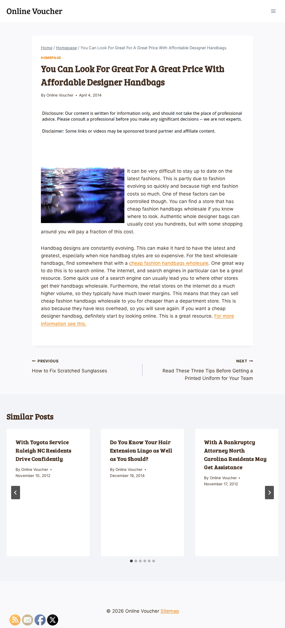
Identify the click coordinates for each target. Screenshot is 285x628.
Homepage (51, 58)
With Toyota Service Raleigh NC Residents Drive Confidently (43, 450)
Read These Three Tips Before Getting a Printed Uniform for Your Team (208, 370)
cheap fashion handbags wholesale (168, 263)
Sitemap (170, 611)
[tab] (131, 561)
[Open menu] (273, 11)
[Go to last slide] (15, 492)
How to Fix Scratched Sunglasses (69, 366)
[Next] (269, 492)
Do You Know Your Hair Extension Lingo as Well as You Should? (141, 450)
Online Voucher (59, 95)
